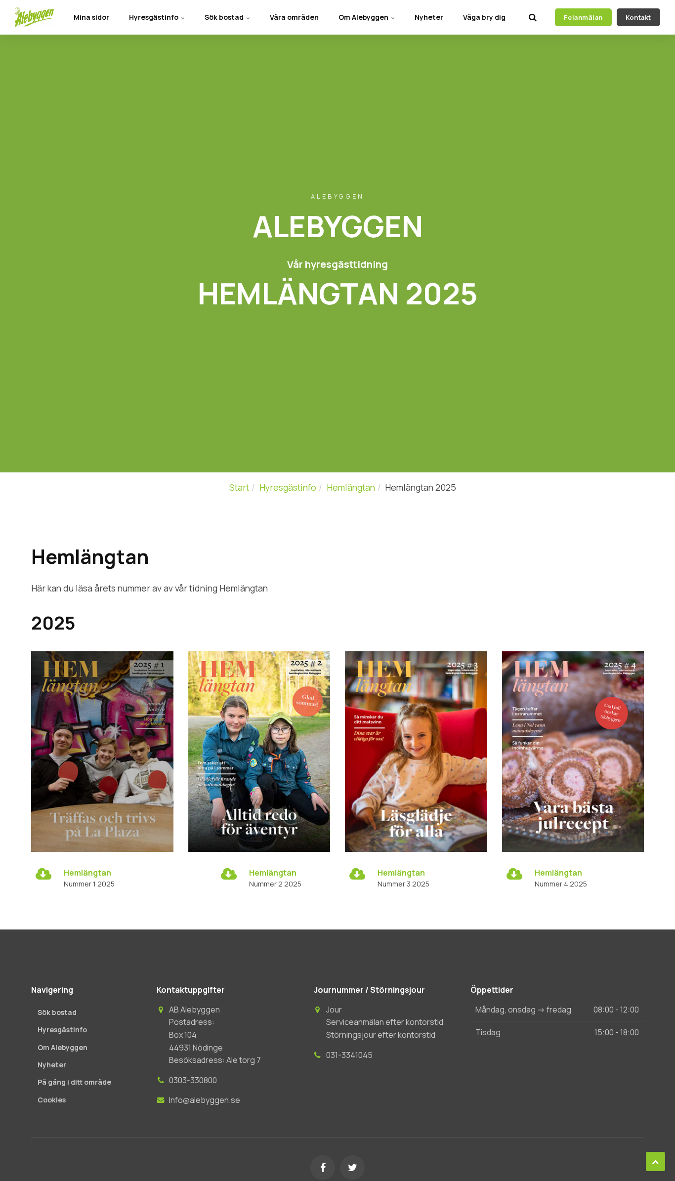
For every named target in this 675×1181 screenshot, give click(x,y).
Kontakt (638, 17)
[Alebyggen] (34, 17)
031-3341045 (349, 1055)
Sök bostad (225, 17)
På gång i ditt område (74, 1082)
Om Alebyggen (364, 17)
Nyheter (429, 17)
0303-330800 (193, 1080)
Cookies (52, 1099)
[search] (532, 17)
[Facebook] (322, 1167)
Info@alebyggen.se (204, 1100)
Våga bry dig (484, 17)
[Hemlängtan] (43, 876)
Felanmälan (583, 17)
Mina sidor (91, 17)
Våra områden (294, 17)
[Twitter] (352, 1167)
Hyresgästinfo (154, 17)
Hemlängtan (87, 872)
